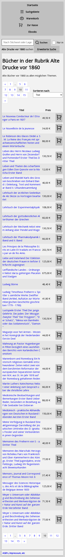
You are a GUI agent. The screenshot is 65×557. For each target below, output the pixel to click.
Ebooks (32, 31)
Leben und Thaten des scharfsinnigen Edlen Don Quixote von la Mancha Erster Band (21, 169)
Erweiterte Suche (46, 49)
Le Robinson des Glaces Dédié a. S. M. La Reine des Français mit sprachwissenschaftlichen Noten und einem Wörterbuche (21, 141)
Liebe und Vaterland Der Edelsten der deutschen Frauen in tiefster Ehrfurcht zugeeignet (21, 261)
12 (5, 95)
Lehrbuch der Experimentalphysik (21, 207)
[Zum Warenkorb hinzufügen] (59, 117)
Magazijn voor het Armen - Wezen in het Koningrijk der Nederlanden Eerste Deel (21, 335)
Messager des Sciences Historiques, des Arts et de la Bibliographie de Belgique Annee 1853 (21, 486)
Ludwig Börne (10, 284)
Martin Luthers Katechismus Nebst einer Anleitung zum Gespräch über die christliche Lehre (21, 387)
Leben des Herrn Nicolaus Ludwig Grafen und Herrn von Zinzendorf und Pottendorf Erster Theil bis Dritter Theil (21, 156)
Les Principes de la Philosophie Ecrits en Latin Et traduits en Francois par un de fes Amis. (21, 250)
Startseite (32, 5)
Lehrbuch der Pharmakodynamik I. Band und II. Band (21, 238)
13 (12, 95)
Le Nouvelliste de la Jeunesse (18, 128)
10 (20, 89)
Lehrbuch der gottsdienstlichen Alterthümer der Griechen (21, 217)
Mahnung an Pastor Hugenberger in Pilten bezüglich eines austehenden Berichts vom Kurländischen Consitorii (21, 348)
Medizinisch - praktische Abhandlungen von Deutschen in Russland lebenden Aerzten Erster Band (21, 413)
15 (24, 95)
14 (18, 95)
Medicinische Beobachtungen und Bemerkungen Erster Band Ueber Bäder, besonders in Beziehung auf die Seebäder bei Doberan (21, 400)
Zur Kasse (32, 25)
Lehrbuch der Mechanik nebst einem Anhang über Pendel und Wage (21, 228)
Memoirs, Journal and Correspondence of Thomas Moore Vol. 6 (21, 475)
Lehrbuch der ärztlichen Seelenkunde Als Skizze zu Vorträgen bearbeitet (21, 196)
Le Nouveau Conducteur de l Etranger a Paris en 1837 (21, 117)
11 (26, 89)
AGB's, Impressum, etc (13, 553)
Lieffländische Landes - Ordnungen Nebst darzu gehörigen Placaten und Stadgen (21, 273)
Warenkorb (32, 18)
